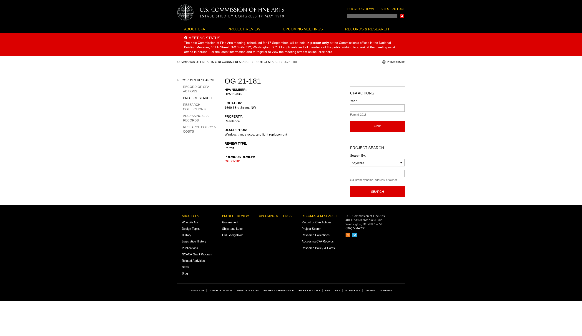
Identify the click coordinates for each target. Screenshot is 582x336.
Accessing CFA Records (195, 118)
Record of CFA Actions (196, 89)
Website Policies (248, 290)
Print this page (396, 61)
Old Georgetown (360, 9)
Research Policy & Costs (199, 129)
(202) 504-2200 (355, 228)
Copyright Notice (220, 290)
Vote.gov (386, 290)
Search (402, 16)
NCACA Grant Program (197, 254)
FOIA (337, 290)
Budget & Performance (278, 290)
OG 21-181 (233, 161)
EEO (327, 290)
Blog (185, 273)
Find (377, 126)
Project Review (244, 29)
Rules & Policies (309, 290)
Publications (190, 248)
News (185, 267)
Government (230, 222)
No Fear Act (352, 290)
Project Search (197, 98)
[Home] (230, 12)
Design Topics (191, 228)
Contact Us (197, 290)
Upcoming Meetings (303, 29)
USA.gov (370, 290)
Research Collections (194, 107)
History (186, 235)
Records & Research (367, 29)
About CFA (194, 29)
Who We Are (190, 222)
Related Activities (193, 260)
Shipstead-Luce (393, 9)
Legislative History (194, 241)
